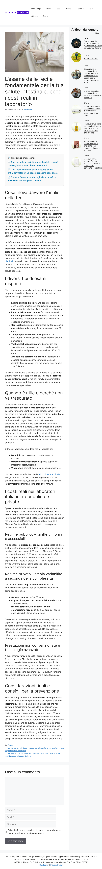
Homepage (36, 8)
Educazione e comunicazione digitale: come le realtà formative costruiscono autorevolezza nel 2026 (92, 76)
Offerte (34, 16)
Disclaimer (44, 865)
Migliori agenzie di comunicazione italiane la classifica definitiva (92, 94)
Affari (48, 8)
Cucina (68, 8)
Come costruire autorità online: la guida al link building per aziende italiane (93, 44)
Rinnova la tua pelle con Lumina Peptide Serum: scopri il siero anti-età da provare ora (92, 128)
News (91, 8)
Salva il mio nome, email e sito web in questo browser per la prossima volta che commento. (35, 832)
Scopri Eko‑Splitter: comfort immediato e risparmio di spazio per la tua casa (92, 110)
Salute (45, 16)
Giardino (80, 8)
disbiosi (9, 261)
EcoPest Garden (91, 58)
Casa (58, 8)
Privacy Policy (56, 865)
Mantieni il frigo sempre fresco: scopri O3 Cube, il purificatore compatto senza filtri (93, 163)
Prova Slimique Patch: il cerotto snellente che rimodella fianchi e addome (92, 145)
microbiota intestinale (49, 474)
